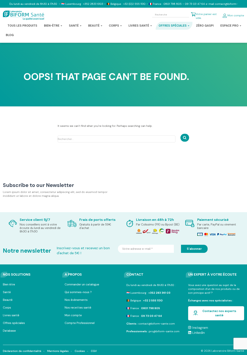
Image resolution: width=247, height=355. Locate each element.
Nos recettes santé (78, 308)
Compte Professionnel (80, 323)
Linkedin (198, 332)
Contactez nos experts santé (219, 313)
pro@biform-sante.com (164, 331)
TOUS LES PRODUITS (22, 26)
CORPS (114, 26)
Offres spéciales (14, 323)
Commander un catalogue (82, 284)
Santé (7, 292)
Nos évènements (76, 300)
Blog (10, 35)
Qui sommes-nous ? (78, 292)
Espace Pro (229, 26)
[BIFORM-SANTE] (23, 15)
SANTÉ (74, 26)
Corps (7, 308)
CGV (94, 351)
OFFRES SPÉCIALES (173, 26)
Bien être (9, 284)
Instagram (199, 327)
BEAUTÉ (94, 26)
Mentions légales (58, 351)
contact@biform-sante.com (156, 323)
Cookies (80, 351)
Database (9, 331)
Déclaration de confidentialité (22, 351)
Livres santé (139, 26)
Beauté (8, 300)
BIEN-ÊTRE (52, 26)
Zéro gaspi (205, 26)
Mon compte (235, 15)
